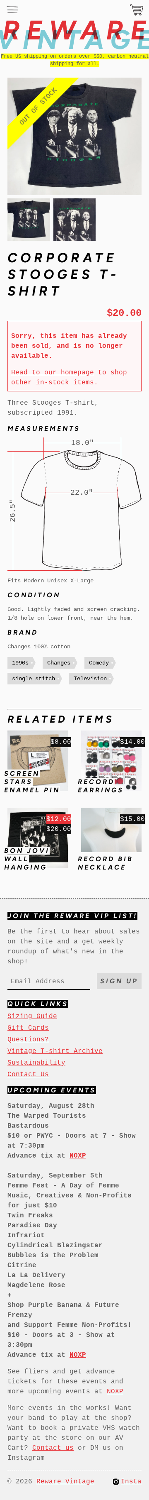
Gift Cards (28, 1028)
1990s (20, 663)
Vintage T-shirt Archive (55, 1051)
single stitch (33, 678)
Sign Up (119, 981)
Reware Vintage (65, 1481)
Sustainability (36, 1063)
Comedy (99, 663)
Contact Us (28, 1074)
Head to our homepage (52, 372)
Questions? (28, 1039)
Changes (58, 663)
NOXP (115, 1391)
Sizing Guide (32, 1016)
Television (90, 678)
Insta (131, 1481)
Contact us (53, 1448)
